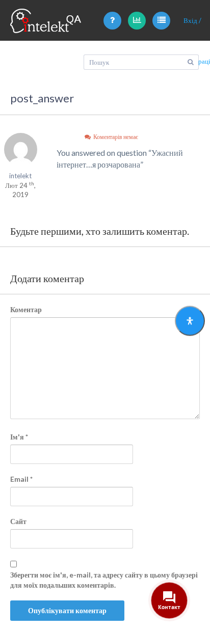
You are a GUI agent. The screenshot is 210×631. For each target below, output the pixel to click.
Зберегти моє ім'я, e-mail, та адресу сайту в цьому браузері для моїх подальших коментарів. (104, 579)
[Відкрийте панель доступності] (190, 321)
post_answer (42, 98)
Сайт (18, 521)
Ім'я (19, 436)
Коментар (26, 309)
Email (21, 479)
